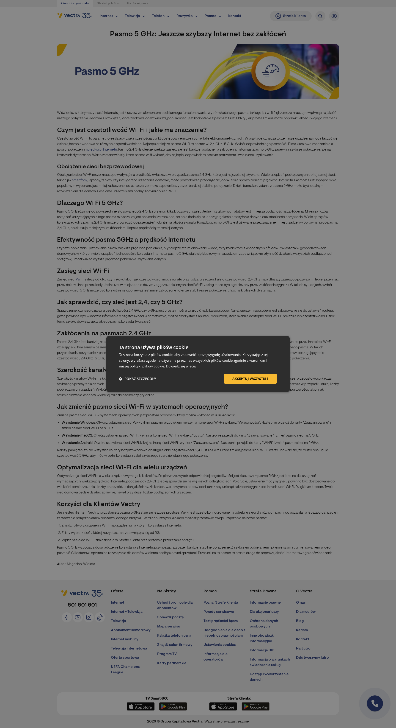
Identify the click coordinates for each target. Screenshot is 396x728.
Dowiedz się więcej (181, 366)
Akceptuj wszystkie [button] (250, 378)
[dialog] (198, 364)
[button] (137, 378)
